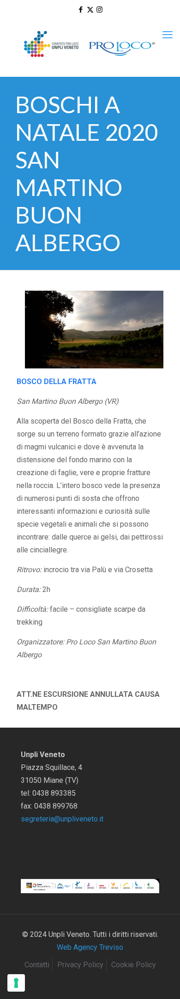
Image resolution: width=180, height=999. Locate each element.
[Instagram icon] (99, 10)
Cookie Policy (133, 964)
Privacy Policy (80, 964)
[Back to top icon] (161, 980)
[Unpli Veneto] (90, 44)
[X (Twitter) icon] (90, 10)
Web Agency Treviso (90, 947)
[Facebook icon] (81, 10)
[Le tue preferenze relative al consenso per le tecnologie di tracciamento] (16, 983)
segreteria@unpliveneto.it (62, 819)
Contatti (36, 964)
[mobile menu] (167, 35)
